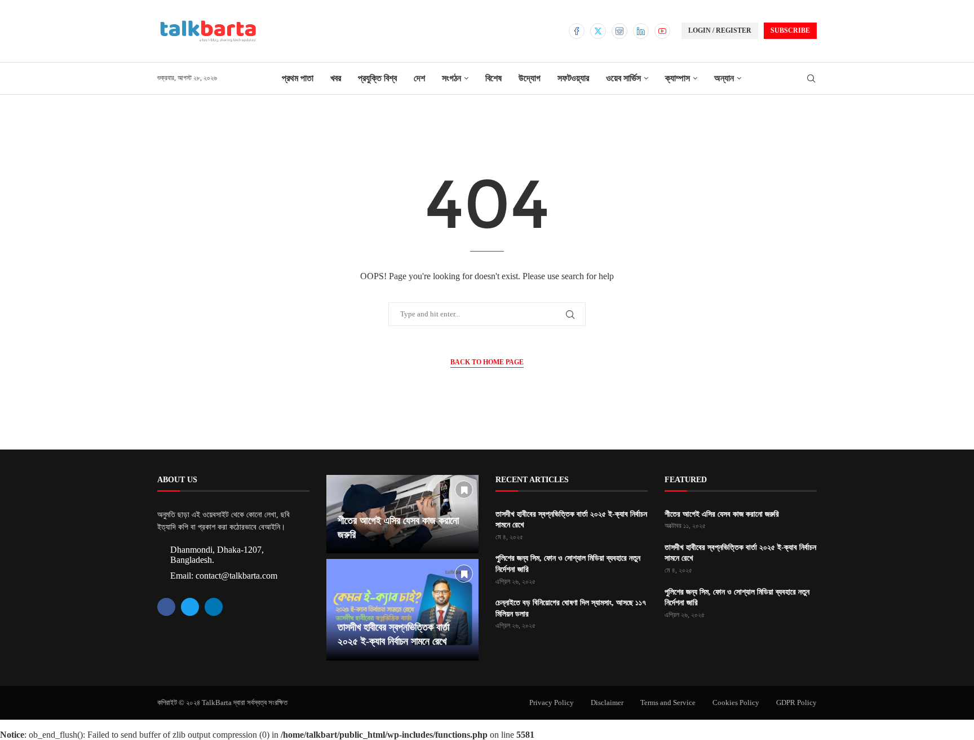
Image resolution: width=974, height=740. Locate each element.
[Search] (811, 78)
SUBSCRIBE (790, 30)
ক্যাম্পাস (677, 78)
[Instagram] (619, 31)
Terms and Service (668, 702)
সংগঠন (451, 78)
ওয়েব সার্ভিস (623, 78)
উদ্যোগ (530, 78)
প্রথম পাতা (297, 78)
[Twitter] (598, 31)
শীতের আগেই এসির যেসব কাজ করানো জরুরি (722, 514)
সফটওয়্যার (573, 78)
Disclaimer (607, 702)
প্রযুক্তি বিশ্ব (377, 78)
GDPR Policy (796, 702)
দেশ (419, 78)
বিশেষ (493, 78)
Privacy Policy (551, 702)
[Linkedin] (641, 31)
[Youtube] (662, 31)
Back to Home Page (487, 362)
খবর (335, 78)
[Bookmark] (464, 490)
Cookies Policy (735, 702)
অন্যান (724, 78)
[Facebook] (577, 31)
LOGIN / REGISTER (719, 30)
